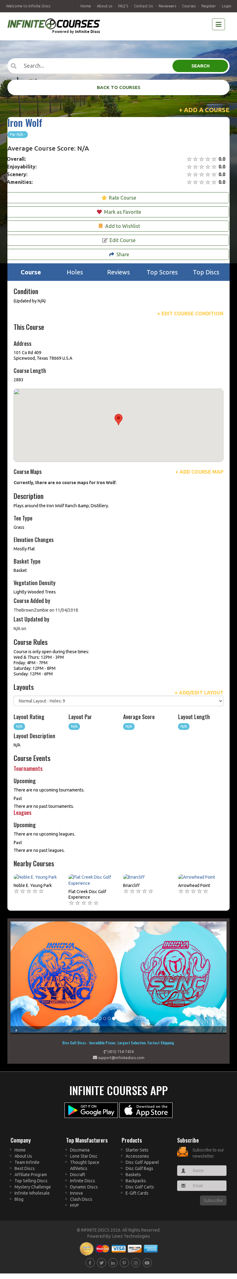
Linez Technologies (131, 1236)
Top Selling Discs (31, 1180)
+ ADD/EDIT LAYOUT (199, 692)
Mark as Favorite (122, 212)
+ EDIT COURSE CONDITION (190, 313)
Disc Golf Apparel (142, 1162)
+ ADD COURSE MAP (199, 472)
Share (122, 254)
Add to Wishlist (122, 226)
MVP (74, 1205)
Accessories (137, 1156)
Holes (75, 272)
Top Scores (162, 272)
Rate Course (122, 197)
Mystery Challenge (33, 1186)
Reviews (118, 272)
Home (86, 6)
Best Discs (25, 1168)
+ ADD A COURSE (204, 109)
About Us (23, 1156)
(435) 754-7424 (120, 1052)
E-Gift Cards (137, 1193)
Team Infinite (27, 1162)
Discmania (79, 1149)
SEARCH (200, 65)
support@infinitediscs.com (120, 1058)
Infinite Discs (87, 32)
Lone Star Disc (84, 1156)
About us (104, 6)
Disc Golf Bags (139, 1168)
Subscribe (213, 1200)
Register (209, 6)
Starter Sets (137, 1149)
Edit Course (122, 240)
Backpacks (136, 1180)
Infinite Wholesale (32, 1193)
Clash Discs (81, 1199)
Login (226, 6)
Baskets (133, 1174)
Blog (19, 1199)
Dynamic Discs (84, 1186)
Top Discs (206, 272)
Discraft (77, 1174)
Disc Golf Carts (140, 1186)
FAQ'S (123, 6)
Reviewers (167, 6)
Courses (189, 6)
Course (31, 272)
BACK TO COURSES (118, 87)
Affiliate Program (31, 1174)
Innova (76, 1193)
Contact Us (143, 6)
